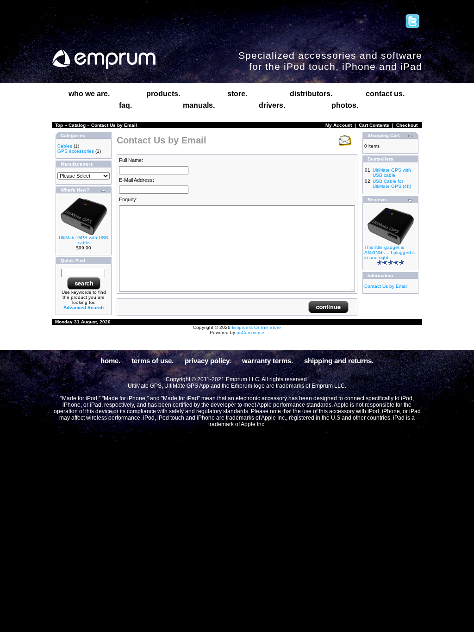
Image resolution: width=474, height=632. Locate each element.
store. (237, 94)
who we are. (89, 94)
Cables (64, 146)
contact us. (385, 94)
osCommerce (250, 332)
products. (163, 94)
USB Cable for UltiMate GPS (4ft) (392, 184)
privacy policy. (208, 361)
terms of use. (152, 361)
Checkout (407, 125)
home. (110, 361)
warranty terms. (267, 361)
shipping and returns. (339, 361)
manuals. (199, 105)
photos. (344, 105)
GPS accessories (75, 151)
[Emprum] (104, 59)
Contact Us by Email (114, 125)
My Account (338, 125)
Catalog (77, 125)
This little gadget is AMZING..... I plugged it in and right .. (389, 252)
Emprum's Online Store (256, 327)
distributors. (311, 94)
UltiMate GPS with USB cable (83, 240)
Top (59, 125)
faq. (125, 105)
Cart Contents (374, 125)
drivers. (272, 105)
